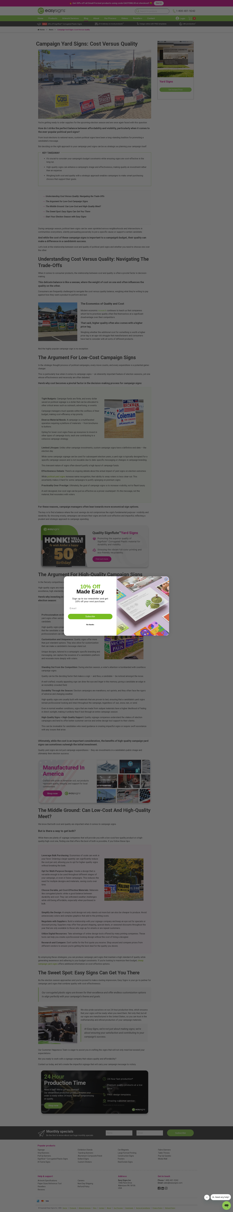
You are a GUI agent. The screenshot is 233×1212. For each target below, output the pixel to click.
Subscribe (90, 616)
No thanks (90, 625)
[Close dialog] (166, 579)
